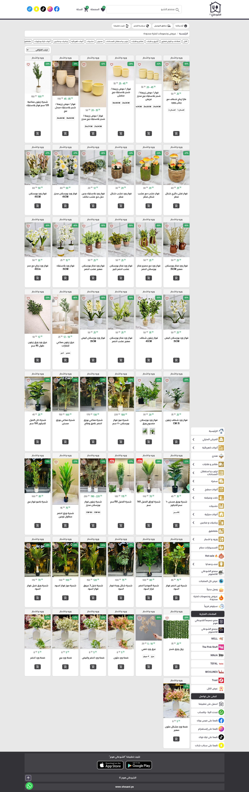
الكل (185, 41)
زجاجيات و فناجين (61, 41)
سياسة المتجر (141, 26)
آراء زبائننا (181, 26)
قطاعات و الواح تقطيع (171, 41)
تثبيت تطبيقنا (121, 26)
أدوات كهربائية (77, 41)
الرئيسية (183, 33)
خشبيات (90, 41)
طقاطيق (27, 41)
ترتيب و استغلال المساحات (117, 41)
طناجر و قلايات (137, 41)
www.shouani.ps (124, 786)
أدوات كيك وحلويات (42, 41)
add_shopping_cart (176, 133)
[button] (97, 9)
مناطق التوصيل (162, 26)
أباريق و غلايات (152, 41)
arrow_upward (28, 778)
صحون (99, 41)
